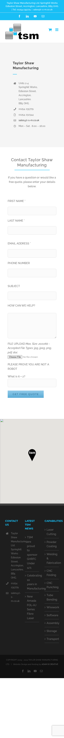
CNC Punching (52, 585)
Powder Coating (52, 544)
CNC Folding (51, 573)
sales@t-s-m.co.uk (43, 9)
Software (52, 615)
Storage (52, 631)
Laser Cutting (51, 532)
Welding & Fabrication (52, 558)
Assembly (52, 623)
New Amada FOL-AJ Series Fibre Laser (31, 607)
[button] (32, 455)
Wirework (52, 607)
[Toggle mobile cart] (50, 29)
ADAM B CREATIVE (50, 664)
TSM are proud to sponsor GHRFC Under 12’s (32, 552)
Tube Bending (52, 597)
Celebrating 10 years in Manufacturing (32, 582)
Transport (52, 639)
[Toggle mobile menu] (57, 29)
